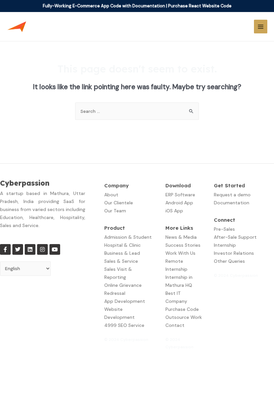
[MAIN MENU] (261, 26)
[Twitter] (17, 249)
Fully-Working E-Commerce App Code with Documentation (104, 6)
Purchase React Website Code (200, 6)
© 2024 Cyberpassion (126, 339)
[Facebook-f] (5, 249)
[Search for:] (137, 111)
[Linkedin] (30, 249)
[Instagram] (42, 249)
